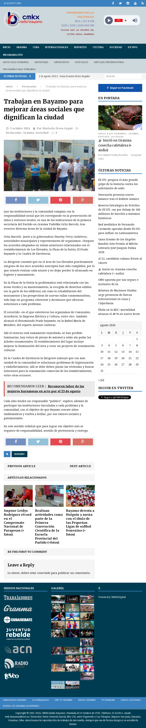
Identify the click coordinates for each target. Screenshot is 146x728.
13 (123, 351)
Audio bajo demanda (16, 62)
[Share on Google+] (83, 200)
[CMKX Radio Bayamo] (23, 19)
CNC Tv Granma (63, 700)
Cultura (98, 47)
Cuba (36, 47)
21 (130, 358)
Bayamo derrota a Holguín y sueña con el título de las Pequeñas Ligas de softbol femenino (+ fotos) (80, 522)
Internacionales (56, 47)
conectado (43, 572)
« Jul (101, 380)
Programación (13, 55)
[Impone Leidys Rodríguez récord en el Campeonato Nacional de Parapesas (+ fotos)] (18, 504)
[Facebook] (113, 3)
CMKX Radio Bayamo (14, 700)
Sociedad (116, 47)
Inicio (6, 47)
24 (101, 364)
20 (123, 358)
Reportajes (41, 62)
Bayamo (19, 454)
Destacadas (13, 132)
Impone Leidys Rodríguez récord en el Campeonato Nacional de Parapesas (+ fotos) (17, 522)
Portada (104, 137)
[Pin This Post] (60, 200)
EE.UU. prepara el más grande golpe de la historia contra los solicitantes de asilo (118, 184)
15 (137, 351)
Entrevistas (61, 62)
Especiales (81, 62)
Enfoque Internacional (109, 62)
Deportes (80, 47)
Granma (21, 47)
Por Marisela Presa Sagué (55, 128)
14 (130, 351)
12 (115, 351)
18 (108, 358)
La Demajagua (40, 700)
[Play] (109, 20)
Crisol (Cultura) (131, 700)
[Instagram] (128, 3)
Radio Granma (87, 700)
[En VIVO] (142, 3)
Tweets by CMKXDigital (112, 597)
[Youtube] (135, 3)
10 (101, 351)
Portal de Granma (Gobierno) (21, 706)
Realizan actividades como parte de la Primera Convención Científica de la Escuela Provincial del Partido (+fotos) (49, 526)
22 (137, 358)
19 (115, 358)
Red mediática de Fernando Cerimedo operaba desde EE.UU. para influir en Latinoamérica (119, 229)
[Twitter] (120, 3)
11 (108, 351)
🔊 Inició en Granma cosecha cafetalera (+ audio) (115, 145)
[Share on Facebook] (16, 200)
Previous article (22, 466)
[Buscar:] (123, 76)
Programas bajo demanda (19, 69)
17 (101, 358)
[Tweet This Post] (38, 200)
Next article (80, 466)
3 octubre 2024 (20, 128)
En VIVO (132, 47)
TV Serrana (108, 700)
